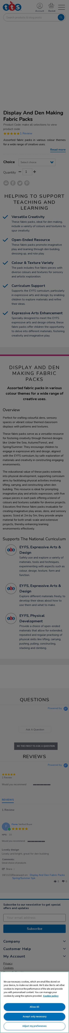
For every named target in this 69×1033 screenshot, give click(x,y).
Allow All (34, 1006)
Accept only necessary (34, 1016)
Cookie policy (51, 995)
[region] (34, 1002)
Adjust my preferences (34, 1026)
